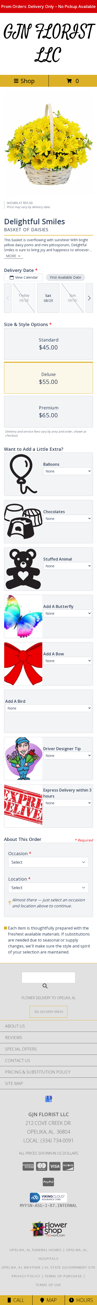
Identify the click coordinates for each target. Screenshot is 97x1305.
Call (17, 1300)
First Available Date (65, 277)
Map (50, 1300)
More (11, 255)
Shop (28, 81)
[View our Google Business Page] (48, 1101)
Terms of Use (48, 1285)
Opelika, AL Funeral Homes (35, 1250)
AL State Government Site (70, 1267)
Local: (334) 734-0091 (48, 1140)
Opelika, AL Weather (21, 1267)
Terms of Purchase (63, 1276)
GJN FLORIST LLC (48, 43)
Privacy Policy (26, 1276)
